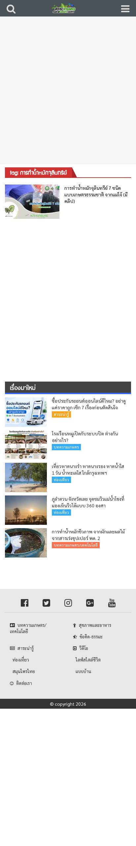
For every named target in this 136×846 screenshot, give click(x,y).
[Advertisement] (68, 94)
